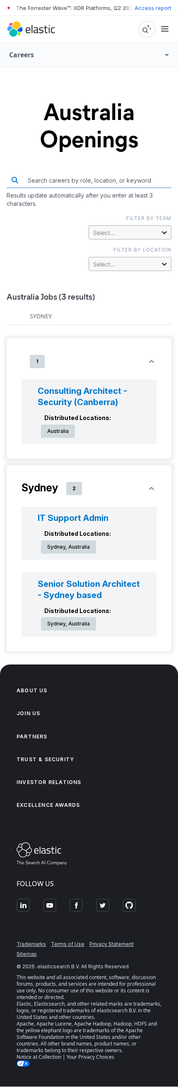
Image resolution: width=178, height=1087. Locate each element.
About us (32, 690)
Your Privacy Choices (90, 1056)
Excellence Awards (48, 805)
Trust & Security (45, 759)
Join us (28, 713)
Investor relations (49, 782)
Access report (153, 8)
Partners (32, 736)
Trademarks (31, 944)
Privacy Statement (111, 944)
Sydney (41, 316)
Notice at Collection (39, 1056)
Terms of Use (67, 944)
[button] (89, 361)
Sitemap (27, 954)
